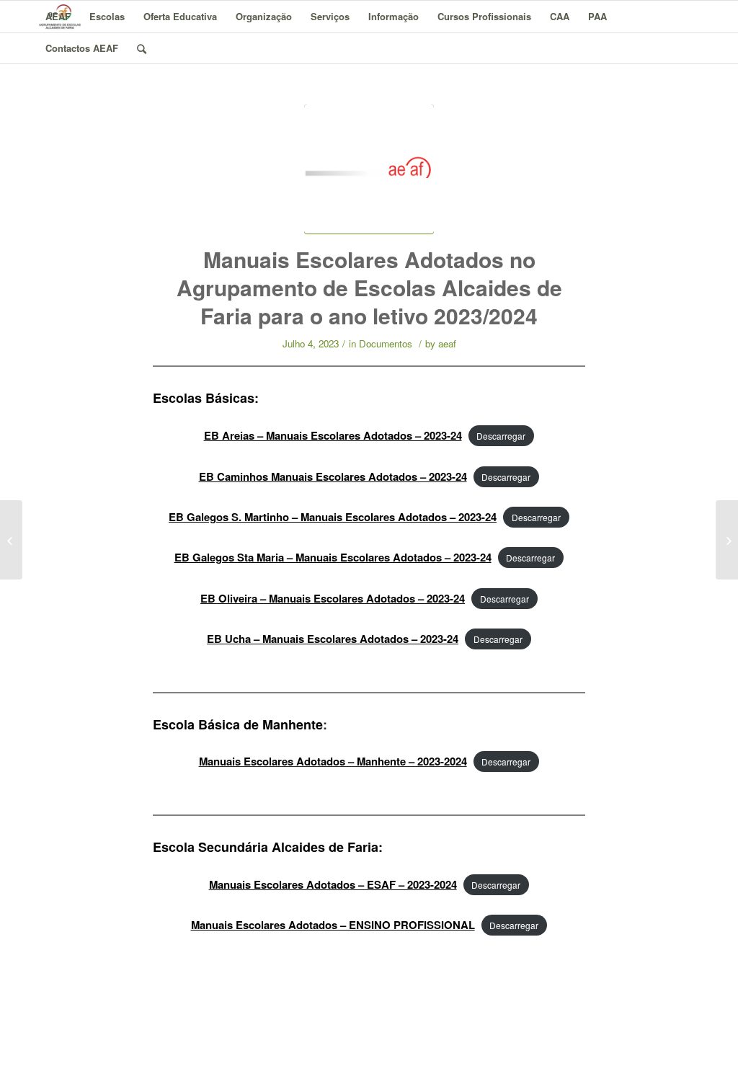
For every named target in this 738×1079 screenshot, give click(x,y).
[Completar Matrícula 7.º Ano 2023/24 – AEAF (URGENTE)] (11, 540)
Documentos (385, 343)
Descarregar (500, 436)
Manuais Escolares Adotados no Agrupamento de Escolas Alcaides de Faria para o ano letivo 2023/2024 (369, 287)
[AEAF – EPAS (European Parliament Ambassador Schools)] (727, 540)
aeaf (447, 343)
